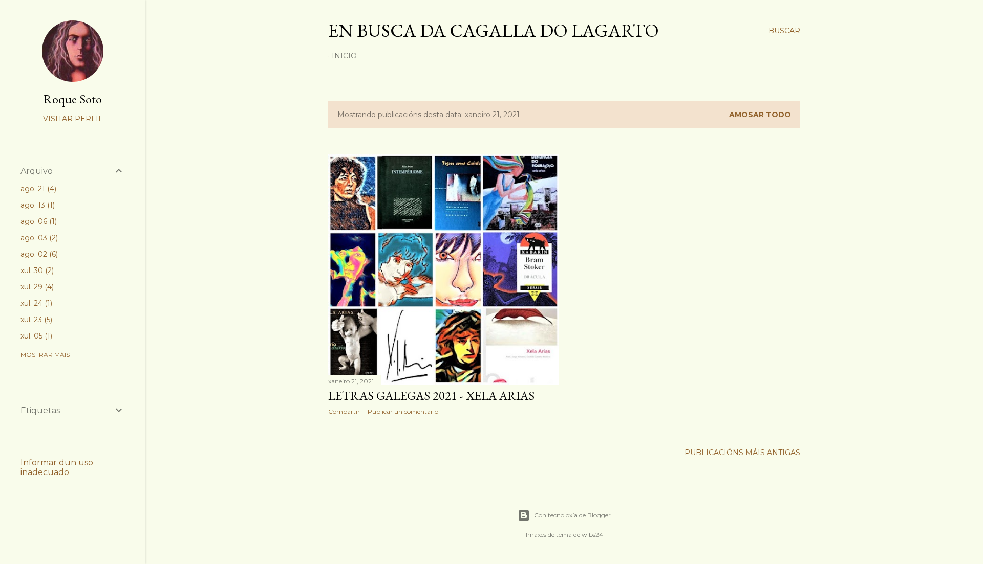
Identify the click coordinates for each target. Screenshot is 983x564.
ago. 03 (38, 237)
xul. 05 (35, 336)
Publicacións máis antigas (742, 452)
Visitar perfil (73, 118)
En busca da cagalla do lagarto (493, 30)
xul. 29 (36, 286)
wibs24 (592, 534)
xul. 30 (36, 270)
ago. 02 (38, 254)
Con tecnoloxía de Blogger (572, 515)
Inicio (344, 55)
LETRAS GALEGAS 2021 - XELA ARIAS (431, 395)
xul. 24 (35, 303)
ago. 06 (37, 221)
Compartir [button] (344, 411)
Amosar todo (760, 114)
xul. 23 (35, 319)
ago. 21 (37, 188)
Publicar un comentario (403, 411)
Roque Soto (73, 99)
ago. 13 (36, 205)
